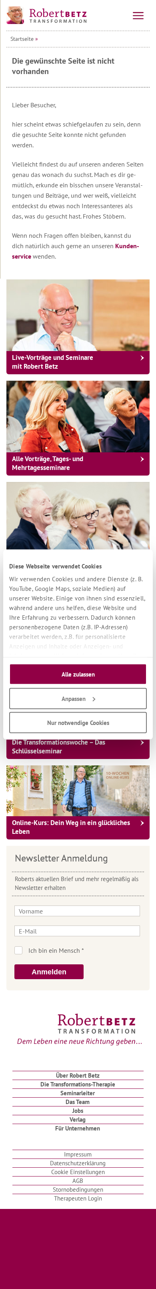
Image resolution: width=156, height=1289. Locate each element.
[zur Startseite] (46, 15)
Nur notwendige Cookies (78, 723)
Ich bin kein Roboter (89, 950)
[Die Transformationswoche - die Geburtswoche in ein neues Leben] (78, 518)
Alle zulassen (78, 674)
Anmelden (49, 972)
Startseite (22, 38)
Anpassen (74, 698)
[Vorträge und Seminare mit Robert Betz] (78, 315)
